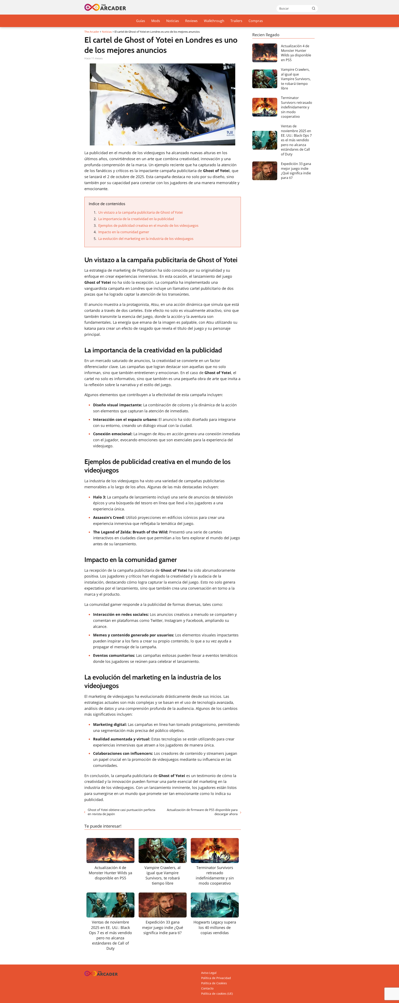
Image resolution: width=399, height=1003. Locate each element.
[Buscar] (313, 8)
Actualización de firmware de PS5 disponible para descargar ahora (202, 812)
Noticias (172, 21)
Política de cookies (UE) (217, 994)
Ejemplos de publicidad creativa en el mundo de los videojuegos (148, 225)
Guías (140, 21)
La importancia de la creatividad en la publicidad (136, 219)
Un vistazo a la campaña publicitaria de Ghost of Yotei (140, 212)
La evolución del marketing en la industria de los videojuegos (145, 238)
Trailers (236, 21)
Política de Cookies (214, 983)
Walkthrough (214, 21)
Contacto (207, 988)
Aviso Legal (209, 973)
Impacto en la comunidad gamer (123, 232)
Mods (155, 21)
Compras (256, 21)
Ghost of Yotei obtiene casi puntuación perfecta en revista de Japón (121, 812)
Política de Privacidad (216, 978)
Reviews (191, 21)
